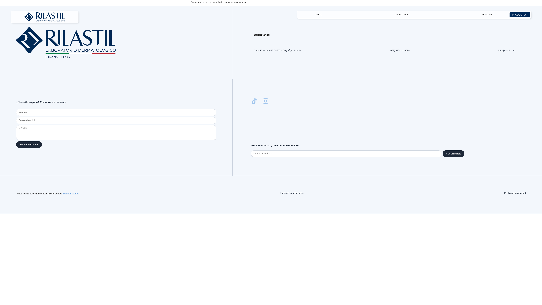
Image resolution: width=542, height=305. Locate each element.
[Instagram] (265, 101)
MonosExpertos (71, 193)
